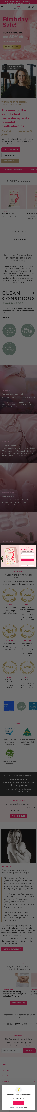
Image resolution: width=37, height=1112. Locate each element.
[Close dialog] (35, 546)
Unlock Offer (27, 560)
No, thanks (27, 565)
